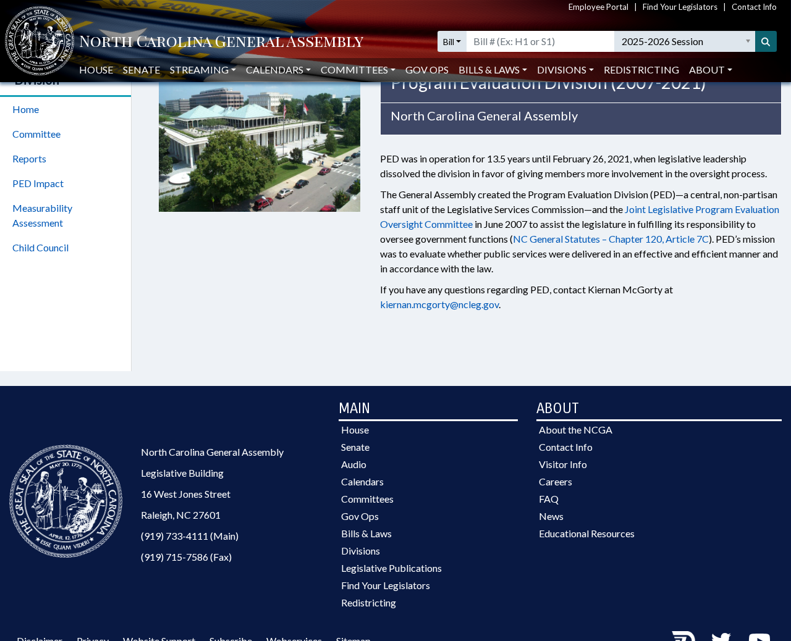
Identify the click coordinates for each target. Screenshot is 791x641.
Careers (555, 481)
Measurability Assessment (42, 215)
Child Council (40, 247)
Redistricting (641, 69)
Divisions (360, 550)
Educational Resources (587, 533)
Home (25, 109)
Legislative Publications (391, 568)
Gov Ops (427, 69)
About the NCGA (575, 429)
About (707, 69)
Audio (353, 464)
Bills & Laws (366, 533)
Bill (448, 41)
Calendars (362, 481)
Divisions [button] (561, 69)
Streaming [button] (199, 69)
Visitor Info (563, 464)
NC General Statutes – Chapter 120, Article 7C (611, 239)
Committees (367, 499)
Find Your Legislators (680, 7)
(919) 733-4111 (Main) (190, 536)
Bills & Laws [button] (489, 69)
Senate (141, 69)
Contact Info (754, 7)
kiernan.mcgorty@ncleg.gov (439, 304)
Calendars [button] (274, 69)
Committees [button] (354, 69)
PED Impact (38, 183)
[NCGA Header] (221, 41)
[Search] (766, 41)
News (551, 516)
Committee (36, 134)
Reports (29, 158)
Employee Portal (598, 7)
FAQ (549, 499)
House (96, 69)
